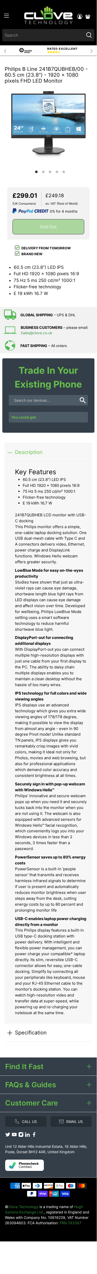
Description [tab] (29, 452)
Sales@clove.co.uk (36, 333)
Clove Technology (23, 1206)
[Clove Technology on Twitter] (7, 1136)
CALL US (29, 1121)
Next (91, 50)
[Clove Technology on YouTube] (14, 1136)
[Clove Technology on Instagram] (20, 1136)
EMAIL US (74, 1121)
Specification (31, 1032)
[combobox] (43, 35)
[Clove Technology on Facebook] (34, 1136)
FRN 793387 (70, 1223)
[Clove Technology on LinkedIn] (27, 1136)
